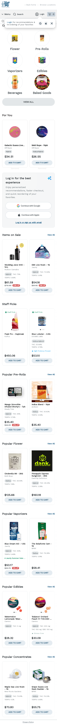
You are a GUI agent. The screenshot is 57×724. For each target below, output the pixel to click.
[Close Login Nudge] (51, 23)
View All (28, 102)
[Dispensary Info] (3, 21)
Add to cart (15, 290)
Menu (7, 14)
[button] (30, 23)
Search (20, 14)
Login (42, 14)
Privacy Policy (28, 722)
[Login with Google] (40, 23)
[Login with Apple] (46, 23)
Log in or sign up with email (28, 222)
